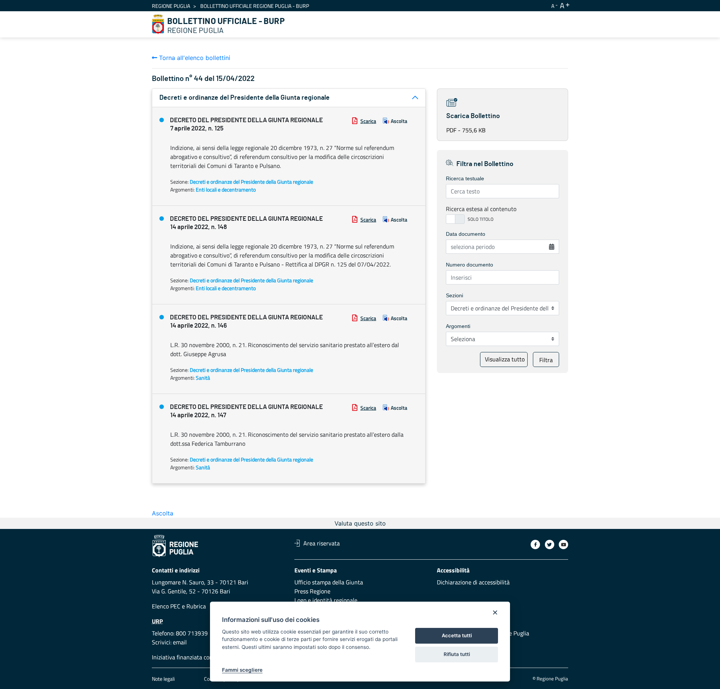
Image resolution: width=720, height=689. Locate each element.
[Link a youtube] (563, 544)
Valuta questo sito (360, 523)
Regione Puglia (171, 6)
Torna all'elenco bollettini (193, 57)
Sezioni (454, 295)
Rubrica (196, 606)
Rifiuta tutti (457, 654)
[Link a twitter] (549, 544)
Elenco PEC (166, 606)
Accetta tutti (457, 635)
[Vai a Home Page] (158, 24)
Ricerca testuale (465, 178)
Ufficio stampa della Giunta (328, 582)
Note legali (163, 679)
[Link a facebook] (535, 544)
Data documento (465, 234)
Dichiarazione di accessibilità (473, 582)
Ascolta (399, 121)
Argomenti (458, 326)
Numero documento (469, 264)
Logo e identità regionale (325, 600)
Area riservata (321, 543)
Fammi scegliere (242, 670)
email (180, 642)
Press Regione (312, 591)
